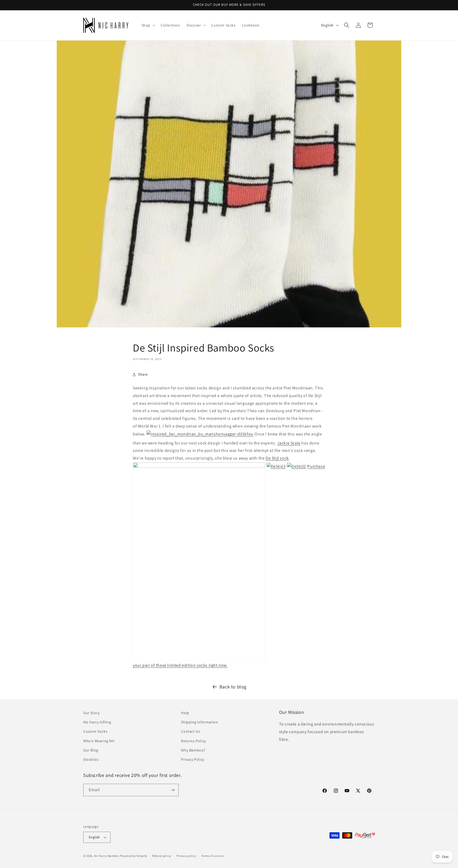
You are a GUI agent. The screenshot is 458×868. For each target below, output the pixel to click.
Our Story (91, 712)
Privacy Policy (192, 759)
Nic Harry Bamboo (106, 856)
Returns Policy (193, 740)
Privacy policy (186, 856)
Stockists (91, 759)
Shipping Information (199, 722)
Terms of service (212, 856)
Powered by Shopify (133, 856)
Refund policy (161, 856)
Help (185, 712)
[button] (147, 25)
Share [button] (143, 374)
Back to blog (232, 687)
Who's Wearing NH (98, 740)
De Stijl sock (277, 458)
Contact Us (190, 731)
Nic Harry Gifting (97, 722)
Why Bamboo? (193, 750)
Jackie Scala (289, 443)
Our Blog (90, 750)
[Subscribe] (172, 790)
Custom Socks (95, 731)
